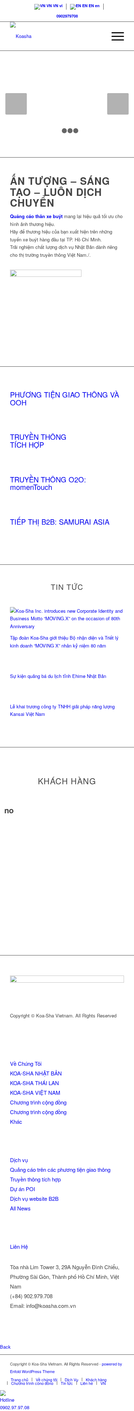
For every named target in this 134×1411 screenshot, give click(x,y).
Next (118, 104)
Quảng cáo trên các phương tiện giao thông (60, 1169)
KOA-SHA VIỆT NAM (35, 1092)
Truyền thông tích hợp (35, 1179)
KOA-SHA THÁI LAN (34, 1083)
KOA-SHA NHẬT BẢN (36, 1073)
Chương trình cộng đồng (38, 1102)
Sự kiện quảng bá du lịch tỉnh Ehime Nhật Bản (58, 676)
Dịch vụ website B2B (34, 1198)
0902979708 (67, 16)
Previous (16, 104)
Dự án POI (22, 1189)
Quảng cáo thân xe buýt (36, 216)
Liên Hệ (19, 1246)
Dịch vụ (19, 1160)
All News (20, 1208)
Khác (16, 1121)
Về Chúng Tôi (25, 1063)
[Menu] (114, 36)
